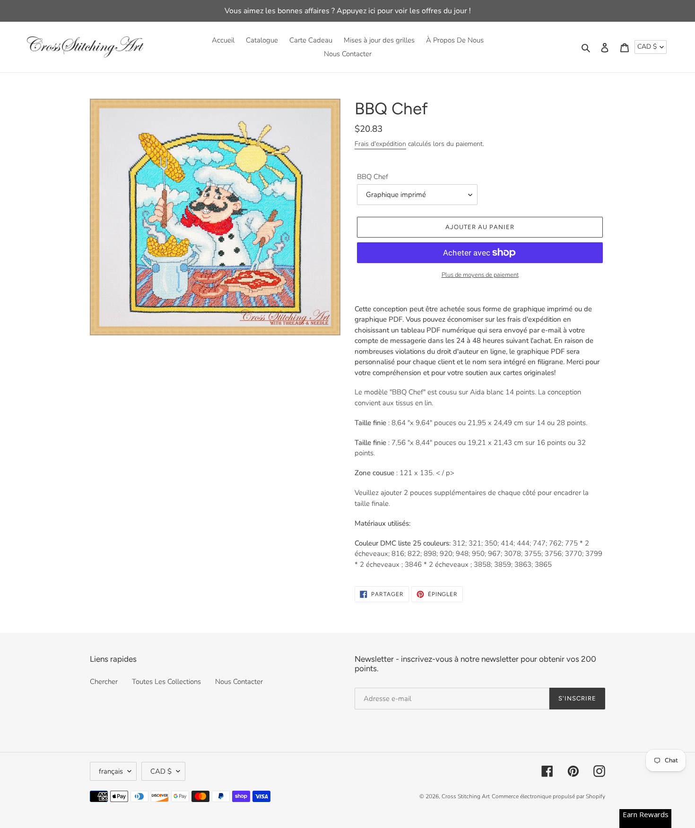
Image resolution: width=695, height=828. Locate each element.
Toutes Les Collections (166, 681)
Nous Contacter (239, 681)
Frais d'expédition (380, 143)
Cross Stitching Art (466, 796)
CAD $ (647, 46)
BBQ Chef (372, 176)
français (111, 771)
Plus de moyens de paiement (480, 275)
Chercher (104, 681)
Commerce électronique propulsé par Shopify (548, 796)
